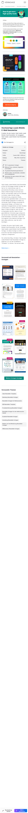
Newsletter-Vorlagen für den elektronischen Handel (13, 412)
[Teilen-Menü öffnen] (25, 142)
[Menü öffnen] (25, 2)
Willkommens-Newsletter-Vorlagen (10, 428)
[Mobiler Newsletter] (7, 310)
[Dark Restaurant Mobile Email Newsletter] (20, 310)
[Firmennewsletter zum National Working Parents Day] (7, 328)
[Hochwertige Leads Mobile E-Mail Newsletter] (7, 347)
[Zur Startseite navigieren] (8, 2)
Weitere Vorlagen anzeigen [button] (14, 378)
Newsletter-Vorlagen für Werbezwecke (12, 400)
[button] (7, 810)
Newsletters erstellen (10, 6)
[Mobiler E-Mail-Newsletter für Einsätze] (20, 291)
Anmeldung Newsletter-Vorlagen (10, 420)
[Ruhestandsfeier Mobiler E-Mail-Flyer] (20, 328)
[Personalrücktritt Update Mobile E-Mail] (7, 365)
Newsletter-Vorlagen (21, 6)
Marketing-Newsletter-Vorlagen (10, 397)
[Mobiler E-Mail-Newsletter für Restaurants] (20, 347)
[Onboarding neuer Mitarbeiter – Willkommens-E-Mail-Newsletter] (7, 291)
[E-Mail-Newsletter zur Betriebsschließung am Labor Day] (20, 365)
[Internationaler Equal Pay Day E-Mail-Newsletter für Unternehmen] (7, 273)
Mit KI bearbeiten (22, 810)
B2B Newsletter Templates (8, 404)
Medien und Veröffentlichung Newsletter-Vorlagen (12, 424)
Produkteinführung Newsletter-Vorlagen (12, 408)
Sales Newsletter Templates (9, 393)
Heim (2, 6)
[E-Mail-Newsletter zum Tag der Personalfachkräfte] (20, 273)
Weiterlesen (5, 248)
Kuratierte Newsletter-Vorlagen (10, 416)
